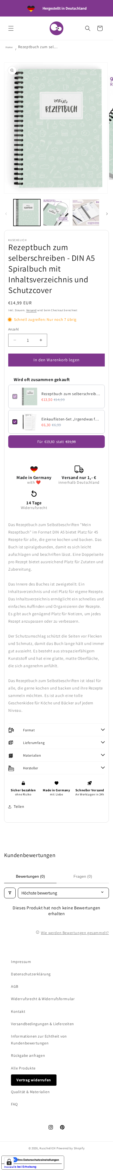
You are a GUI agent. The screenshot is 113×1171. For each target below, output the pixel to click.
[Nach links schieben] (6, 214)
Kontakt (18, 1011)
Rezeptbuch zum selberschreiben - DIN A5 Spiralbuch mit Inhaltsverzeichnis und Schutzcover (71, 393)
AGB (14, 986)
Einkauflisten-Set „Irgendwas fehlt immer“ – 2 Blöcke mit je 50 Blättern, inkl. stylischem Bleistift (71, 419)
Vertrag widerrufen (33, 1079)
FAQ (14, 1104)
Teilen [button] (19, 806)
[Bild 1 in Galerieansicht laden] (26, 212)
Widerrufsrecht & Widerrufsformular (43, 998)
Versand (31, 310)
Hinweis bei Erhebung (20, 1166)
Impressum (21, 961)
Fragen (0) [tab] (83, 876)
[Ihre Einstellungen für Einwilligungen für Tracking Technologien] (9, 1162)
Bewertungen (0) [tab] (30, 876)
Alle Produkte (23, 1068)
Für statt (56, 441)
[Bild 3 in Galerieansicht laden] (85, 212)
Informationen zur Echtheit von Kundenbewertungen (39, 1040)
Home (9, 47)
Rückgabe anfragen (28, 1055)
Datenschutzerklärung (31, 974)
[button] (11, 28)
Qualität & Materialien (30, 1091)
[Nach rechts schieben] (107, 214)
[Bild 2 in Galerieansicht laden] (56, 212)
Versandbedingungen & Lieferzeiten (42, 1023)
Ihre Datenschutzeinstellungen (38, 1159)
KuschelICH (47, 1148)
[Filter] (10, 893)
